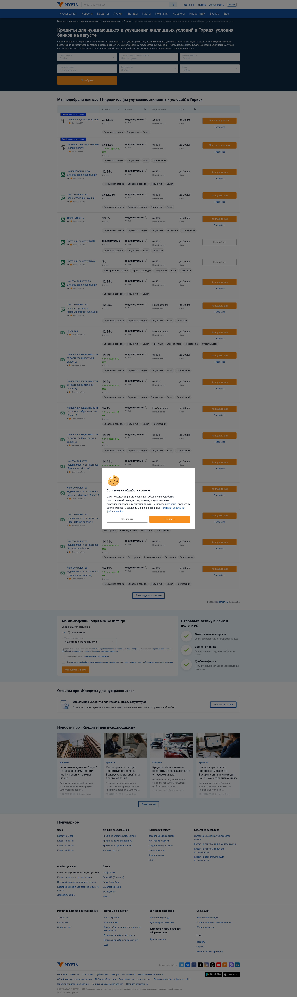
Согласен (169, 519)
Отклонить (127, 519)
